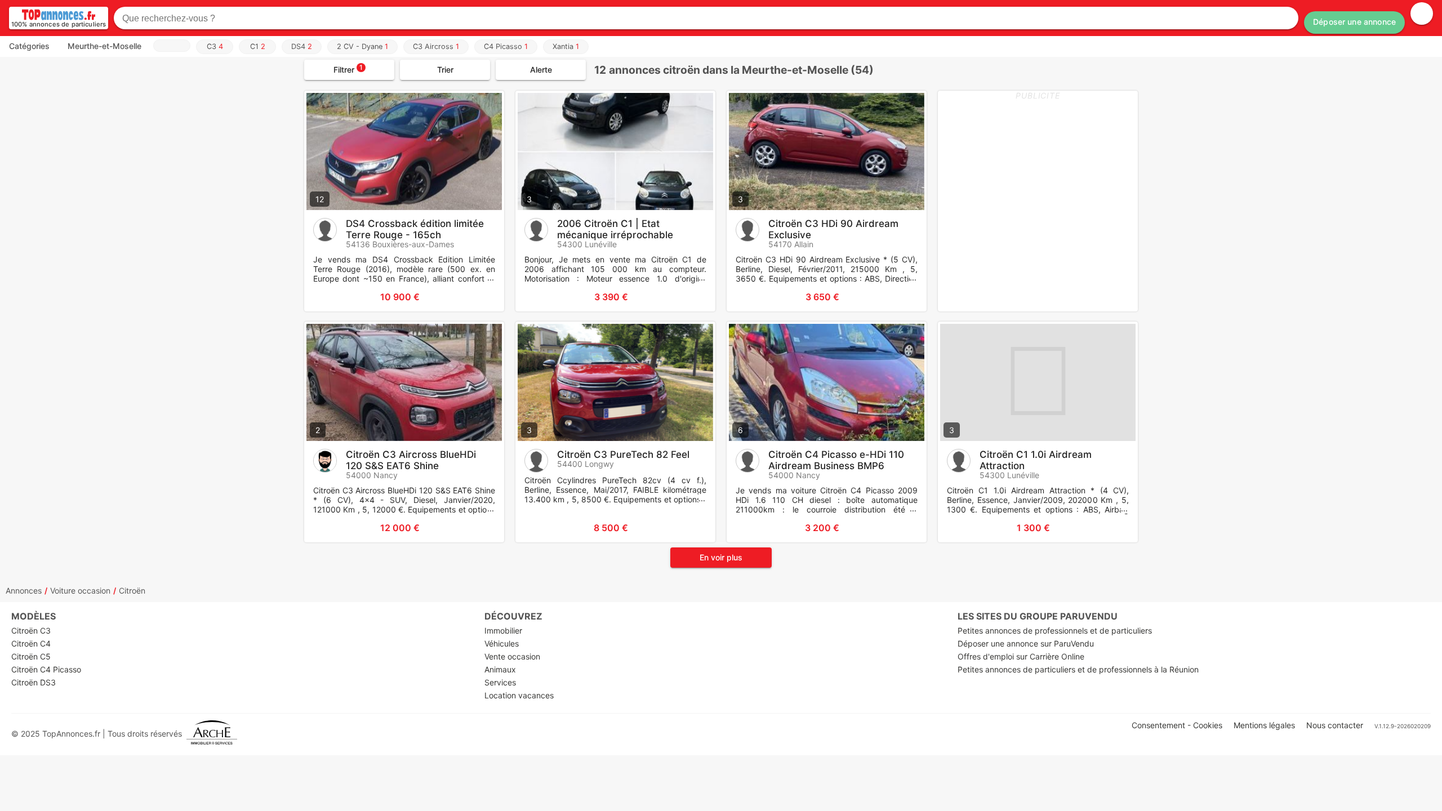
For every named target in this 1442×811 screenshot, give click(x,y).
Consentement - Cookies (1177, 725)
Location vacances (519, 695)
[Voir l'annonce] (477, 297)
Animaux (500, 669)
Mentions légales (1264, 725)
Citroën (132, 590)
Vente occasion (512, 656)
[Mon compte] (1421, 13)
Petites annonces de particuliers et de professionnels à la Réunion (1078, 669)
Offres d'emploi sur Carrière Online (1021, 656)
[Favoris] (327, 297)
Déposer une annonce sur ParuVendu (1026, 643)
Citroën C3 (31, 630)
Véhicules (501, 643)
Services (500, 682)
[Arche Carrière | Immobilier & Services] (211, 733)
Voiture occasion (80, 590)
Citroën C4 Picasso (46, 669)
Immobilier (503, 630)
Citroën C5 (31, 656)
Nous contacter (1334, 725)
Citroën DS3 (33, 682)
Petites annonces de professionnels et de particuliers (1055, 630)
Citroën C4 (31, 643)
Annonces (24, 590)
